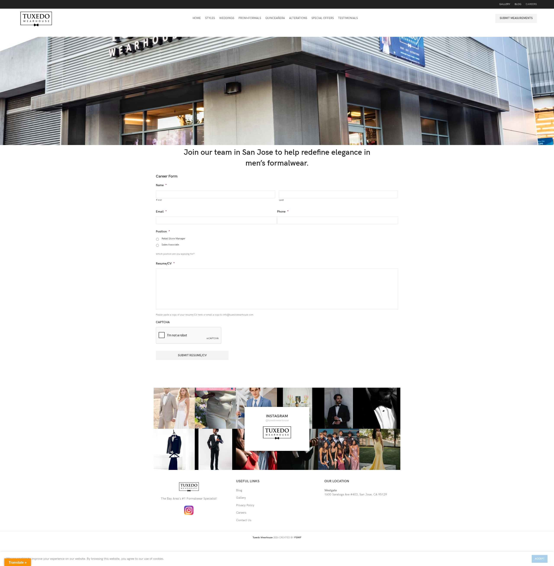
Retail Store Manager (173, 238)
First (159, 200)
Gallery (241, 498)
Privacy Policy (245, 505)
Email (161, 211)
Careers (241, 512)
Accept (539, 558)
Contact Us (243, 520)
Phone (282, 211)
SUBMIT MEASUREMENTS (516, 18)
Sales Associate (170, 244)
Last (281, 200)
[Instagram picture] (174, 408)
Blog (239, 490)
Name (161, 185)
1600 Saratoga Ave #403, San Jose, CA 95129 (355, 493)
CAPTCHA (163, 322)
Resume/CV (165, 263)
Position (163, 231)
